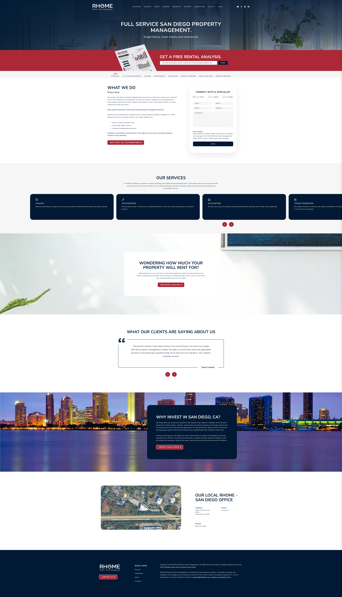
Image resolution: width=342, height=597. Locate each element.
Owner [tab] (199, 97)
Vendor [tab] (229, 97)
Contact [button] (211, 7)
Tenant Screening (188, 76)
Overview (115, 76)
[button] (237, 6)
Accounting (173, 76)
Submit (223, 63)
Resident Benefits (223, 76)
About (157, 7)
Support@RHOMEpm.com (201, 577)
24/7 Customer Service (131, 76)
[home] (102, 7)
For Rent (187, 7)
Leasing (147, 76)
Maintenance (159, 76)
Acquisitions (199, 7)
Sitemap (167, 567)
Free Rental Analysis (170, 285)
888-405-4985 (200, 526)
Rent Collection (206, 76)
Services (147, 7)
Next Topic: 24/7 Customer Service (126, 142)
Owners (165, 7)
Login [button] (220, 7)
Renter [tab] (215, 97)
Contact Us (225, 510)
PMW (162, 567)
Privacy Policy (175, 567)
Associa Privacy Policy (188, 567)
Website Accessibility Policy (221, 577)
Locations (137, 7)
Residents (176, 7)
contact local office (169, 447)
